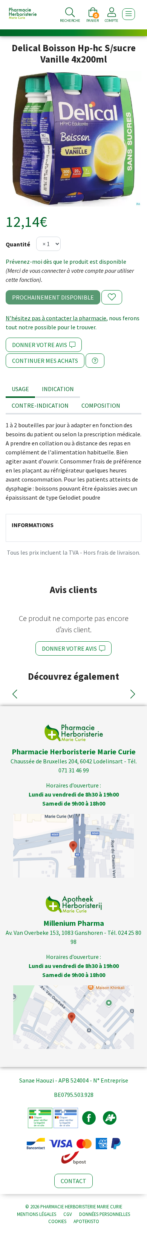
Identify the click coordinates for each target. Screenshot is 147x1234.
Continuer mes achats (45, 360)
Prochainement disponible (53, 297)
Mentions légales (36, 1214)
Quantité (18, 244)
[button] (14, 694)
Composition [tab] (100, 405)
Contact (73, 1181)
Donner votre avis (40, 345)
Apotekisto (86, 1221)
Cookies (57, 1221)
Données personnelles (104, 1214)
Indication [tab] (58, 389)
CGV (67, 1214)
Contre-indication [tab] (40, 405)
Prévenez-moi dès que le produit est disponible (66, 261)
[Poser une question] (95, 360)
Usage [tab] (20, 389)
